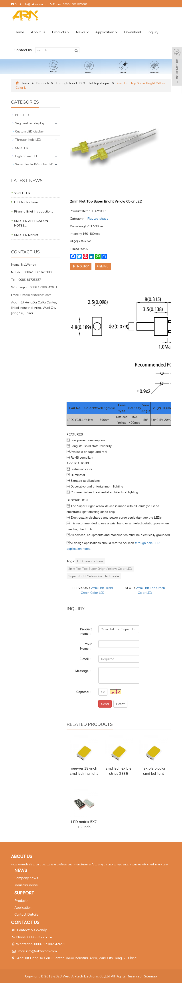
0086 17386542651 (43, 287)
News (81, 32)
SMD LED (21, 148)
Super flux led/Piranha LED (34, 164)
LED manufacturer (90, 561)
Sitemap (150, 976)
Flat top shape (99, 83)
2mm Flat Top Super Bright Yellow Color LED (100, 569)
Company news (26, 878)
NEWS (20, 870)
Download (132, 32)
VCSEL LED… (23, 193)
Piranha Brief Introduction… (33, 211)
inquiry (153, 32)
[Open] (177, 67)
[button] (68, 32)
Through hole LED (69, 83)
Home (19, 32)
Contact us (23, 50)
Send (105, 704)
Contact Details (26, 914)
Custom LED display (29, 131)
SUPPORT (24, 893)
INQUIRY (82, 266)
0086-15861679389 (75, 4)
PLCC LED (22, 115)
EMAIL (103, 266)
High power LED (26, 156)
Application (105, 32)
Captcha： (84, 692)
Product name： (86, 631)
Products (59, 32)
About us (38, 32)
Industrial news (26, 885)
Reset (120, 704)
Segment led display (29, 123)
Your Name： (86, 646)
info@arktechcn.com (36, 4)
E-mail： (86, 659)
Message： (83, 671)
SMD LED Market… (27, 235)
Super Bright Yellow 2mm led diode (93, 576)
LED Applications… (27, 202)
